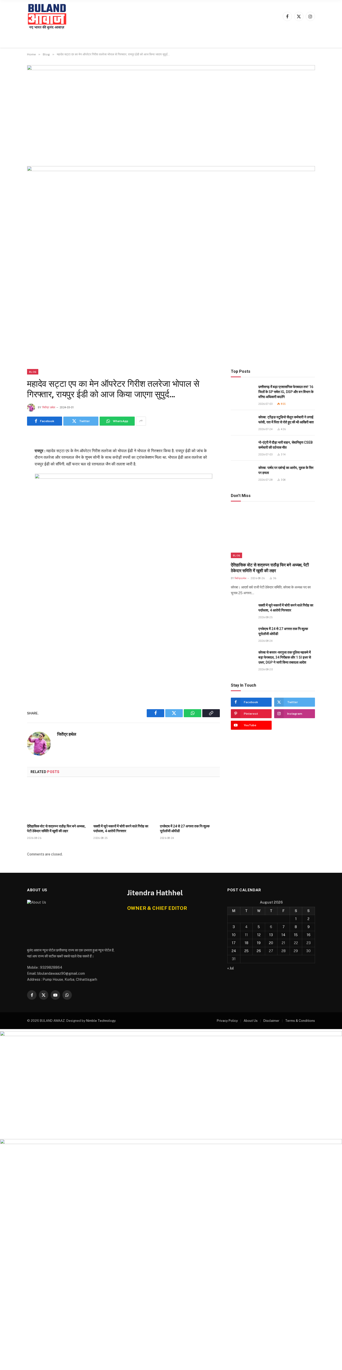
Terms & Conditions (300, 1021)
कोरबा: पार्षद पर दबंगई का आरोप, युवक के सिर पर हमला (285, 470)
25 (246, 951)
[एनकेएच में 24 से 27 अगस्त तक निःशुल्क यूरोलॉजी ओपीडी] (190, 802)
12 (259, 935)
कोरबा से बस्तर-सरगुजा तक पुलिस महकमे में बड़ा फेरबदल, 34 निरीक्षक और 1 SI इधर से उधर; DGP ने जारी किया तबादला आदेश (284, 657)
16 (308, 935)
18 (246, 943)
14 (283, 935)
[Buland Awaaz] (47, 16)
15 (296, 935)
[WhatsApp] (9, 474)
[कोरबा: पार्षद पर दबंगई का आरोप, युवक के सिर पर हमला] (242, 473)
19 (259, 943)
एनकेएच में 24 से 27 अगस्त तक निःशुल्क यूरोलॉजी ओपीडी (185, 828)
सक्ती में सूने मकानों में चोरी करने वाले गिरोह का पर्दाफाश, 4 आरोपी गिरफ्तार (120, 828)
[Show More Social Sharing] (141, 421)
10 (234, 935)
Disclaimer (271, 1021)
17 (234, 943)
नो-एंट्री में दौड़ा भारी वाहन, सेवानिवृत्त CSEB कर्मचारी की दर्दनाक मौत (285, 444)
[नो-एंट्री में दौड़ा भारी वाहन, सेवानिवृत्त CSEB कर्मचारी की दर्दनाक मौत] (242, 448)
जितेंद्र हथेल (48, 407)
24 (234, 951)
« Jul (230, 968)
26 (259, 951)
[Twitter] (9, 462)
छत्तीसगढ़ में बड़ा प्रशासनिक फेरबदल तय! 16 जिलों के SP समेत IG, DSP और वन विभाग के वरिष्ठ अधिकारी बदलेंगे (285, 392)
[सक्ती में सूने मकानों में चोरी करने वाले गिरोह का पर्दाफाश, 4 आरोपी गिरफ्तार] (123, 802)
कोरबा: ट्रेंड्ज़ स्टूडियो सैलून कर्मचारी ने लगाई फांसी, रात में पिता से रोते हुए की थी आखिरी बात (286, 419)
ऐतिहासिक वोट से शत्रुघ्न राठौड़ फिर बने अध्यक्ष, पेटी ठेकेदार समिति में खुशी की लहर (56, 828)
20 (271, 943)
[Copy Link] (9, 486)
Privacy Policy (227, 1021)
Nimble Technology (100, 1021)
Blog (32, 371)
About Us (251, 1021)
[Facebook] (9, 450)
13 (271, 935)
